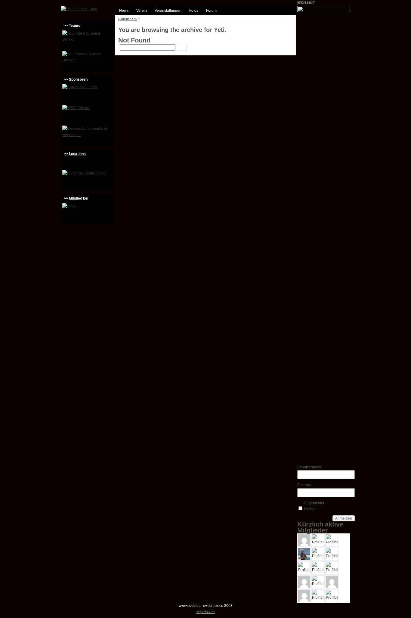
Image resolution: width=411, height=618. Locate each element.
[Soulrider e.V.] (79, 9)
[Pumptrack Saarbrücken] (87, 179)
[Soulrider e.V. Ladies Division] (87, 60)
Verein (141, 10)
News (123, 10)
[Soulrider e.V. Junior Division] (87, 40)
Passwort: (305, 485)
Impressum (306, 2)
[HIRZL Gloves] (87, 114)
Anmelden (343, 518)
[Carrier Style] (87, 93)
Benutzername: (307, 467)
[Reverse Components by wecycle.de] (87, 135)
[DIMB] (87, 212)
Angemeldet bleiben (314, 506)
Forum (211, 10)
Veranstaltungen (168, 10)
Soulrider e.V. (127, 18)
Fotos (193, 10)
